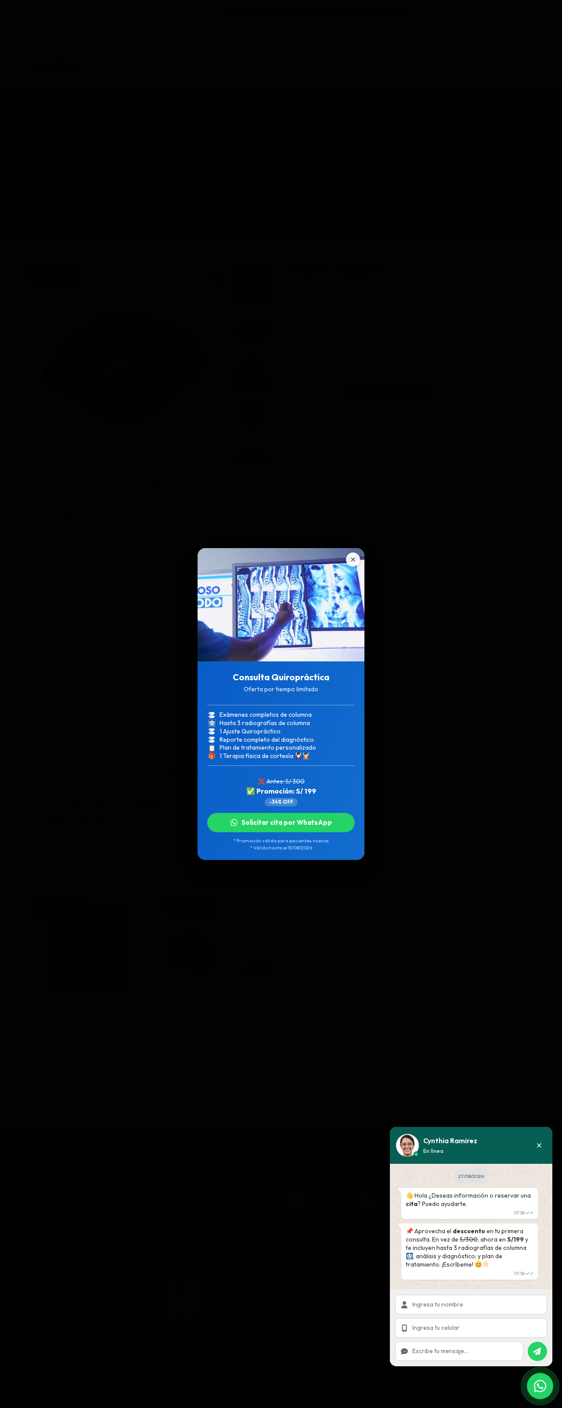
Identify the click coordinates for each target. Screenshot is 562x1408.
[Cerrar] (353, 559)
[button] (539, 1145)
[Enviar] (537, 1351)
